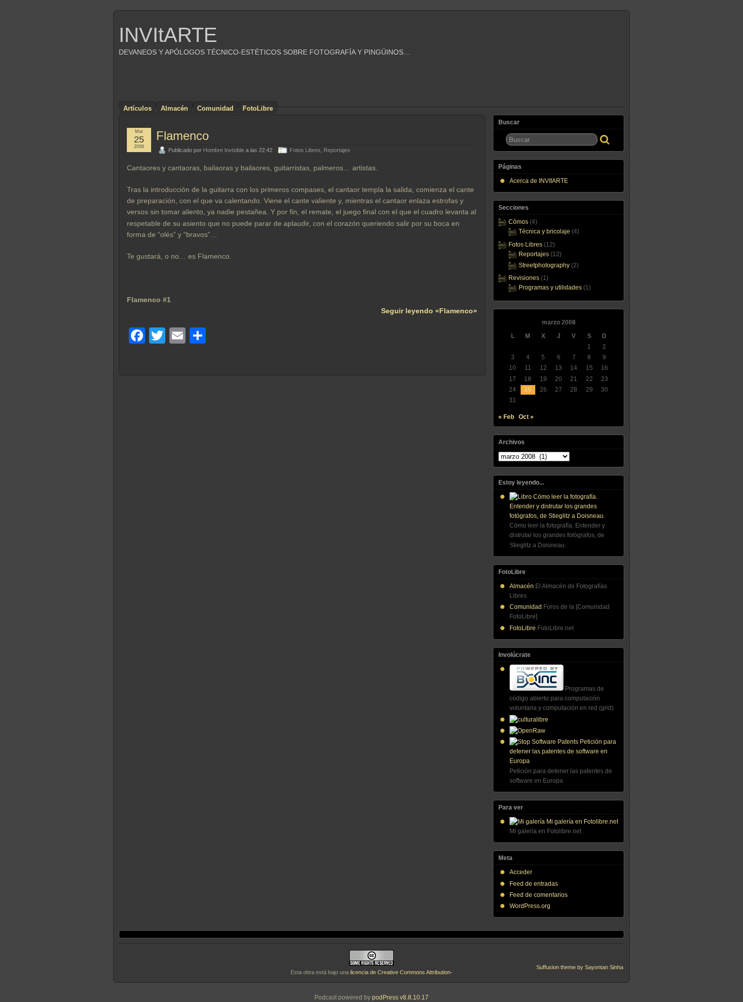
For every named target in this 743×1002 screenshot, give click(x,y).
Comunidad (215, 108)
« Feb (506, 416)
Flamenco (182, 135)
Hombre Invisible (223, 150)
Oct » (526, 416)
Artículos (137, 108)
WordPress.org (529, 906)
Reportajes (336, 150)
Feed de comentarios (538, 894)
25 (527, 389)
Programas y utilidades (550, 287)
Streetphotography (544, 265)
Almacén (174, 108)
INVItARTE (168, 35)
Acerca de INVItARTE (538, 180)
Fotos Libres (305, 150)
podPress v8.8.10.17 (400, 997)
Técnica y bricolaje (544, 231)
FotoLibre (258, 108)
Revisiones (523, 277)
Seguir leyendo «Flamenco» (429, 311)
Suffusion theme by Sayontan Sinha (579, 967)
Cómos (518, 221)
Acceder (520, 872)
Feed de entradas (533, 883)
